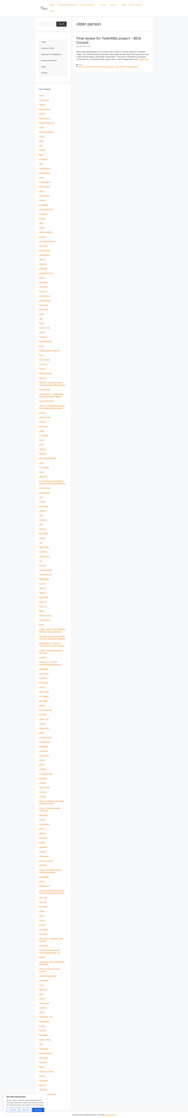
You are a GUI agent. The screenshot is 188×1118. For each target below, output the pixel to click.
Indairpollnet (44, 756)
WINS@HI (43, 865)
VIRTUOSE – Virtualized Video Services (51, 940)
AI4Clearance (44, 296)
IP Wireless (43, 1099)
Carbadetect (44, 1021)
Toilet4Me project (132, 66)
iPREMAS (42, 449)
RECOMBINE (44, 696)
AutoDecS (43, 337)
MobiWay (43, 1031)
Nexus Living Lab (135, 5)
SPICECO (42, 529)
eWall (41, 994)
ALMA (41, 472)
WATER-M (43, 990)
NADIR (41, 228)
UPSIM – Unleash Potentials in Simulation (51, 651)
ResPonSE (43, 291)
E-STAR (42, 925)
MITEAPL (42, 1076)
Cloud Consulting (46, 1053)
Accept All (38, 1110)
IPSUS (41, 445)
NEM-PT (42, 1085)
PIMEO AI (42, 593)
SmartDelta (43, 506)
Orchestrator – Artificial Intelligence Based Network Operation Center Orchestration (51, 663)
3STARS (42, 511)
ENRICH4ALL (44, 556)
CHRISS (42, 332)
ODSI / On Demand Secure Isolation (49, 970)
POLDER (42, 796)
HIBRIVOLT (43, 1090)
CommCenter (44, 1003)
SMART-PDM (44, 787)
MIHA (41, 355)
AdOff (41, 127)
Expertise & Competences (67, 5)
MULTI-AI (43, 602)
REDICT (42, 1067)
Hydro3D (42, 565)
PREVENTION (44, 255)
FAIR (41, 1044)
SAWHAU (43, 1008)
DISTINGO (43, 552)
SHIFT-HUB (43, 310)
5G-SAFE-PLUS (45, 737)
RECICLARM (44, 692)
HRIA (41, 164)
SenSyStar (43, 364)
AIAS (41, 146)
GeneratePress (110, 1115)
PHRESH (42, 150)
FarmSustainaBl (45, 710)
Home (52, 5)
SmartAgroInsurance (47, 241)
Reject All (26, 1110)
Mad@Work (43, 746)
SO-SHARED (44, 467)
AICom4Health (45, 417)
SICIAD (42, 916)
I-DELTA (42, 724)
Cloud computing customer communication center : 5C (49, 951)
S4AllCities (43, 683)
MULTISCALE (44, 493)
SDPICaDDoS (44, 196)
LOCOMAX (43, 1081)
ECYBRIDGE (43, 205)
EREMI (41, 611)
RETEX (41, 323)
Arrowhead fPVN (45, 273)
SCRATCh (43, 792)
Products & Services (87, 5)
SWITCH (42, 999)
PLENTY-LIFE (44, 328)
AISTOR (42, 413)
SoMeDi (42, 957)
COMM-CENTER (45, 373)
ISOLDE (42, 278)
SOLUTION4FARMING (47, 458)
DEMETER (43, 264)
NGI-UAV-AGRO (45, 570)
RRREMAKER (44, 579)
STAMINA (43, 678)
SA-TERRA (43, 907)
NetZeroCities (44, 250)
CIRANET (42, 200)
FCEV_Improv (44, 187)
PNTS (41, 178)
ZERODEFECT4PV (46, 209)
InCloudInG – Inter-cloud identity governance (52, 963)
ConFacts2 (43, 287)
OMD (41, 515)
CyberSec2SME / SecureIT (49, 351)
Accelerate (43, 1035)
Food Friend (44, 674)
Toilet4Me (123, 66)
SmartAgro (43, 815)
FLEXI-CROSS (44, 390)
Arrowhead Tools (46, 774)
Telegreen (43, 1062)
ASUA (41, 985)
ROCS (41, 191)
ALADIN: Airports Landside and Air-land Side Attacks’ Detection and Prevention (51, 892)
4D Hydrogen (44, 360)
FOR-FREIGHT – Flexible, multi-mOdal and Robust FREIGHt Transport (51, 395)
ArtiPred (42, 584)
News (124, 5)
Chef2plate (43, 929)
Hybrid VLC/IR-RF (46, 861)
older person (110, 66)
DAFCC (42, 440)
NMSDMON (43, 1049)
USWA (41, 431)
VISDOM (42, 783)
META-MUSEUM (45, 232)
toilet (117, 66)
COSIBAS (42, 769)
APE (40, 561)
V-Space (42, 502)
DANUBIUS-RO (45, 168)
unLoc (41, 223)
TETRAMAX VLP (45, 575)
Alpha (41, 463)
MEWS (41, 625)
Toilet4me (43, 778)
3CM (41, 524)
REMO (41, 155)
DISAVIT (42, 687)
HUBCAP (42, 715)
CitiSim (42, 881)
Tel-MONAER (44, 824)
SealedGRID (44, 877)
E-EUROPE (43, 1103)
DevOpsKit (43, 847)
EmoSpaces (43, 856)
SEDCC (42, 1012)
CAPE (41, 141)
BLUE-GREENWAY (46, 401)
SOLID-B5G (43, 597)
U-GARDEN (43, 435)
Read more (144, 59)
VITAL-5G (43, 606)
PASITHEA (43, 246)
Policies (103, 5)
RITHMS (42, 369)
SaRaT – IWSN (44, 1040)
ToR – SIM (43, 898)
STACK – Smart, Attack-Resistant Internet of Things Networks (52, 630)
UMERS (42, 105)
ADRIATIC (43, 588)
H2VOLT (42, 114)
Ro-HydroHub (44, 173)
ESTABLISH (43, 946)
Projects (112, 5)
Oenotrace (43, 282)
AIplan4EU (43, 476)
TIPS (41, 543)
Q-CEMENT (43, 159)
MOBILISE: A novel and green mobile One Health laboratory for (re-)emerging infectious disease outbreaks (52, 384)
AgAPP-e (42, 237)
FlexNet (42, 538)
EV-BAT (42, 1026)
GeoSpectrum (44, 118)
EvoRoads (43, 214)
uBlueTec (42, 259)
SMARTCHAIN (44, 488)
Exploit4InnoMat (45, 341)
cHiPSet (42, 760)
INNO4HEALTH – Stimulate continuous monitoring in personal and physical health (52, 644)
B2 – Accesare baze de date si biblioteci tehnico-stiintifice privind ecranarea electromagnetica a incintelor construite (52, 482)
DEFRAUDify (44, 728)
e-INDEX (42, 657)
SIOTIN (42, 137)
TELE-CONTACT (45, 616)
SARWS (42, 843)
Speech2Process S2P (47, 976)
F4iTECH (42, 422)
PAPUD (42, 829)
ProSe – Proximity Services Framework (49, 809)
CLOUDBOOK (44, 742)
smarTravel (43, 426)
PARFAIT (42, 833)
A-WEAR (42, 820)
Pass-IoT (42, 902)
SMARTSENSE (44, 620)
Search (61, 24)
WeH (41, 319)
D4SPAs (42, 219)
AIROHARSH (44, 547)
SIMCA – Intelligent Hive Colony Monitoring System (51, 802)
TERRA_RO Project (46, 1071)
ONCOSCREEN (45, 301)
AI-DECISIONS (44, 182)
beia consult (83, 66)
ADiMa (41, 733)
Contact (52, 11)
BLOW (41, 346)
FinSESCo (43, 454)
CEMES (42, 705)
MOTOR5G (43, 701)
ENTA (41, 497)
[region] (25, 1104)
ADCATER (43, 520)
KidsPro (42, 920)
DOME (41, 314)
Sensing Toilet (44, 109)
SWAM (41, 765)
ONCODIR (43, 269)
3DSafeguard (44, 886)
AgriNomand (44, 100)
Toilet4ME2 (43, 669)
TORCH (42, 911)
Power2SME (44, 980)
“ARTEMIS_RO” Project (47, 1094)
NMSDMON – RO (45, 1017)
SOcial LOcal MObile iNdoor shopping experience (50, 871)
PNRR (41, 96)
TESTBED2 (43, 751)
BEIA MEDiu (43, 1058)
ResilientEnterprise (46, 132)
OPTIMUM (43, 838)
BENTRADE (43, 534)
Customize (12, 1110)
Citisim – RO (44, 719)
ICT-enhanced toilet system (96, 66)
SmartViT (43, 378)
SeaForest (43, 934)
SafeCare (43, 852)
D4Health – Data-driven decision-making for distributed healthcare (52, 637)
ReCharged (43, 305)
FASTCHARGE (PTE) (47, 123)
